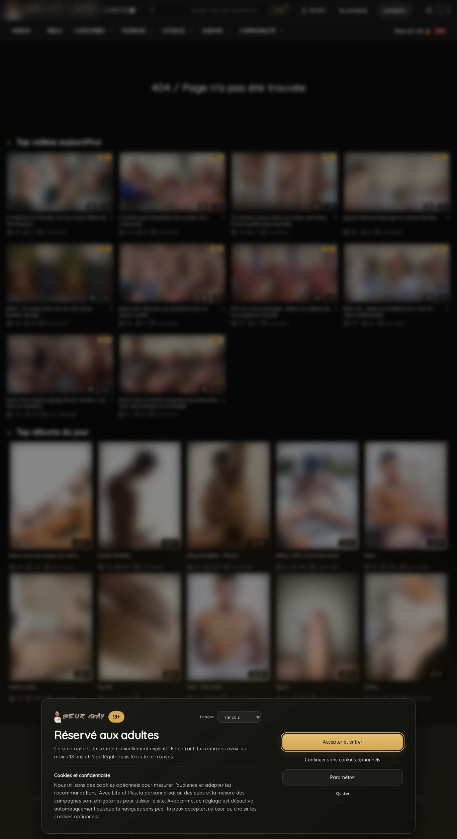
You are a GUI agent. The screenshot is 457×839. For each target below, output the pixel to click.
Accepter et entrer (342, 742)
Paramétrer (342, 777)
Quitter (343, 793)
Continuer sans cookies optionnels (342, 760)
